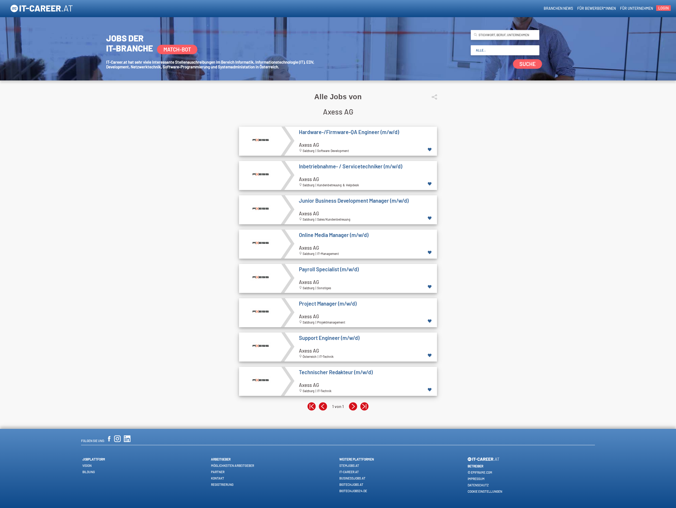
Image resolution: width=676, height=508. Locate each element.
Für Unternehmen (636, 8)
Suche (527, 64)
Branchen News (558, 8)
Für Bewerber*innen (596, 8)
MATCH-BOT (177, 49)
